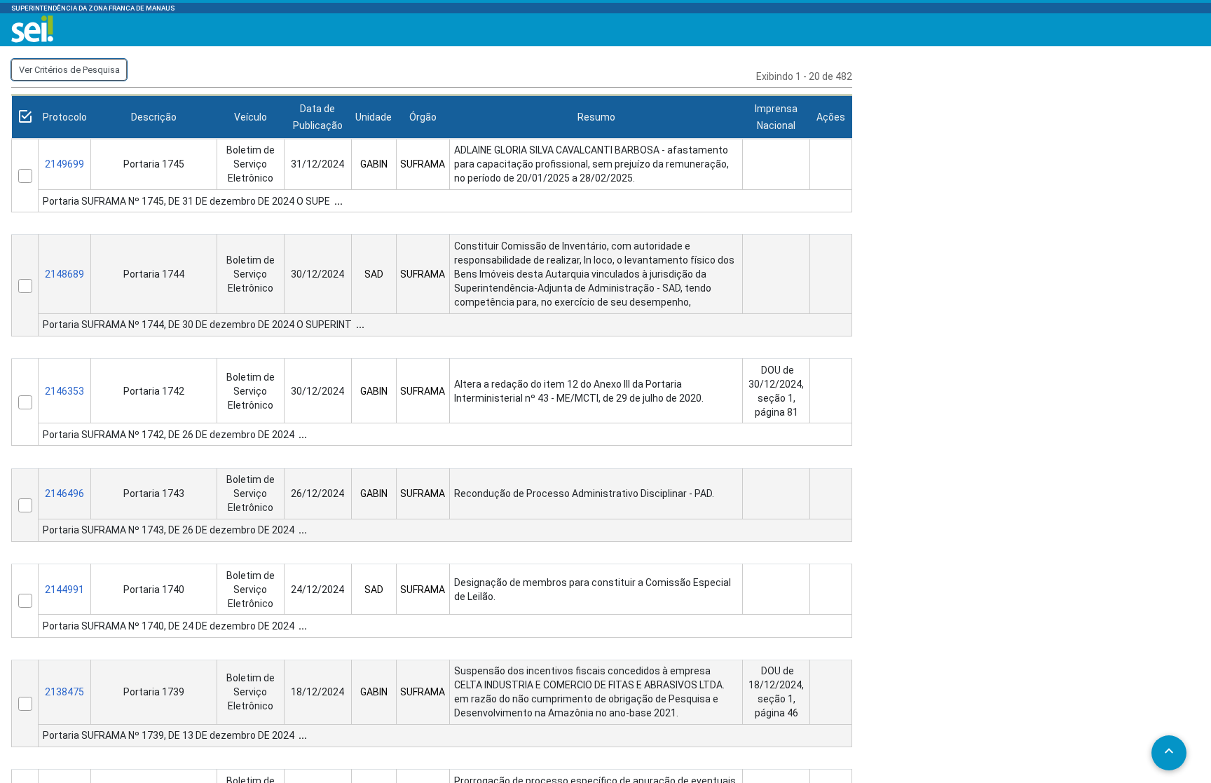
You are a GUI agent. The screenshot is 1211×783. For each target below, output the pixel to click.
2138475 (64, 691)
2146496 (64, 493)
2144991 (64, 589)
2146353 (64, 391)
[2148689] (25, 286)
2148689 (64, 274)
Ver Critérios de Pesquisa (69, 69)
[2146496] (25, 505)
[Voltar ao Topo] (1169, 750)
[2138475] (25, 704)
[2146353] (25, 402)
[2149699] (25, 176)
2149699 (64, 164)
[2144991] (25, 601)
